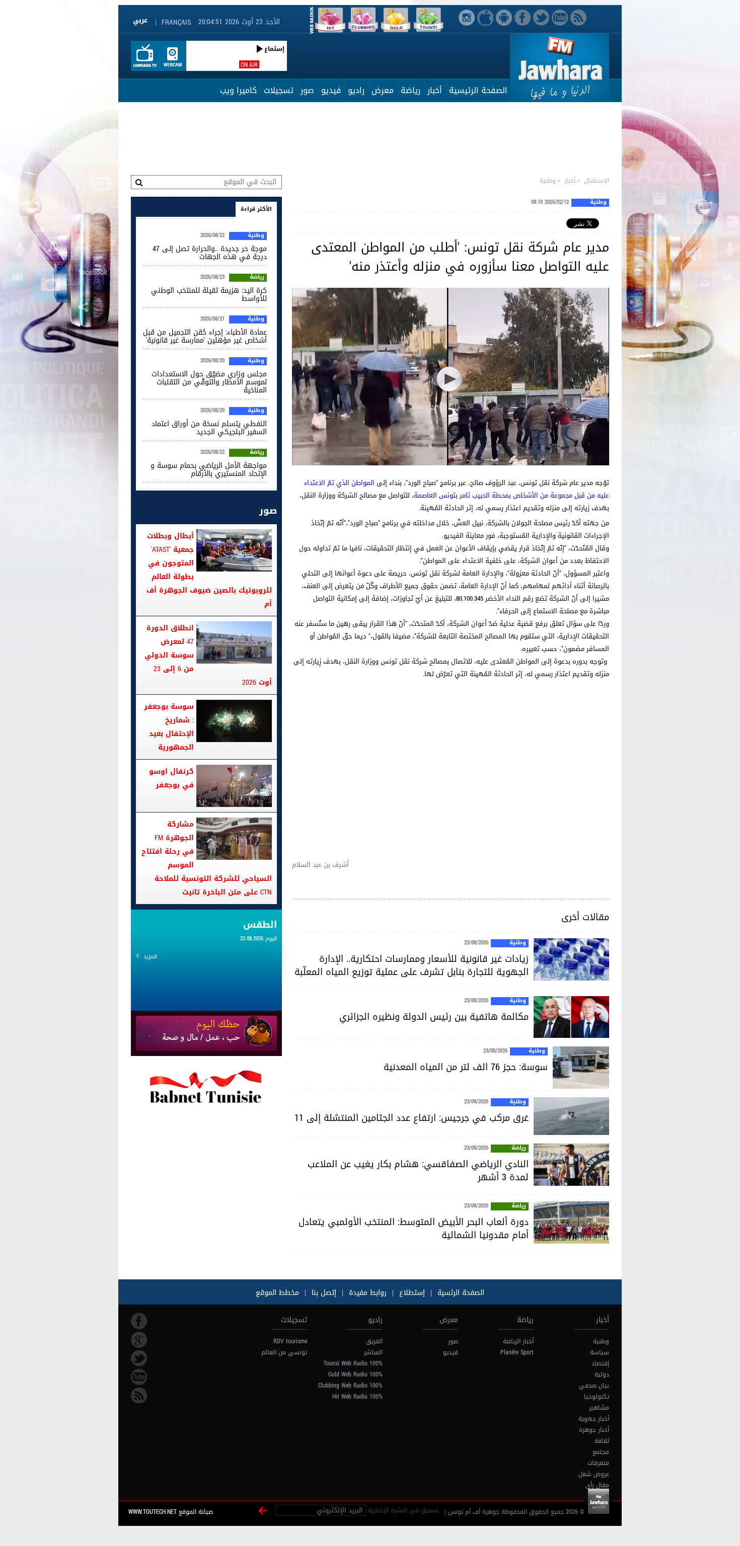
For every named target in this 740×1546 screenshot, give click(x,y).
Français (176, 22)
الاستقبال (596, 180)
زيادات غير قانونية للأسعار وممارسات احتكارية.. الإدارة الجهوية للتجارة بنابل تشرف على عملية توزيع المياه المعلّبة (411, 965)
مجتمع (601, 1451)
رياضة (410, 90)
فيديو (331, 90)
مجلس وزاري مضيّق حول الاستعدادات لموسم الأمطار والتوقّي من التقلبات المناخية (209, 382)
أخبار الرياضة (518, 1341)
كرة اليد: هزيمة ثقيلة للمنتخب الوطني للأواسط (209, 294)
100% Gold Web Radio (355, 1374)
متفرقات (598, 1463)
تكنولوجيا (596, 1396)
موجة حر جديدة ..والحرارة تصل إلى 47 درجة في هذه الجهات (210, 253)
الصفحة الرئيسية (478, 90)
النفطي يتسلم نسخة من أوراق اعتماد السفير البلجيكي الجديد (209, 428)
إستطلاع (411, 1292)
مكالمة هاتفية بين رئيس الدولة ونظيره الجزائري (434, 1016)
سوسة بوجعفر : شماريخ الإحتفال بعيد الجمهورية (169, 727)
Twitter (139, 1358)
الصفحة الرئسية (459, 1292)
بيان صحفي (594, 1385)
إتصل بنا (322, 1292)
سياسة (599, 1352)
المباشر (373, 1352)
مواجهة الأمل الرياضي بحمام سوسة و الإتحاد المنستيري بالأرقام (209, 469)
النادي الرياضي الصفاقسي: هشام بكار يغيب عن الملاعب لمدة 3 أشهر (418, 1171)
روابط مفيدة (368, 1292)
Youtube (139, 1377)
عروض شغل (593, 1474)
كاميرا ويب (238, 90)
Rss (139, 1396)
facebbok (139, 1321)
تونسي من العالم (284, 1352)
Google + (139, 1340)
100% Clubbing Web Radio (350, 1385)
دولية (602, 1374)
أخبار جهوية (593, 1418)
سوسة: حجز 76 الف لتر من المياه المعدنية (466, 1067)
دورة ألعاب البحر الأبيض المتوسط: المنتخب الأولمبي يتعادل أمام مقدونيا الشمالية (414, 1228)
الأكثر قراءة (256, 209)
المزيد (150, 956)
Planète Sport (517, 1352)
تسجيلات (278, 90)
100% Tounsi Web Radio (353, 1363)
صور (307, 90)
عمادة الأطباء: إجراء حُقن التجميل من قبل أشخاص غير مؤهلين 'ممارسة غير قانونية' (205, 336)
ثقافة (602, 1440)
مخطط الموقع (277, 1292)
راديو (356, 90)
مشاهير (599, 1407)
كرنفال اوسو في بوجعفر (171, 778)
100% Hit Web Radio (357, 1396)
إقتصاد (600, 1363)
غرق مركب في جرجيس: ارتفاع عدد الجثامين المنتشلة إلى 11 (411, 1117)
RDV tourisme (290, 1341)
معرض (383, 90)
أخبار (434, 90)
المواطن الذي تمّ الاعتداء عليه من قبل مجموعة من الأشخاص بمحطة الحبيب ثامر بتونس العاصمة (456, 489)
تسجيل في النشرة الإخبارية (403, 1510)
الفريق (374, 1341)
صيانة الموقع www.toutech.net (170, 1511)
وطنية (548, 180)
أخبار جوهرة (594, 1429)
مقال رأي (597, 1485)
